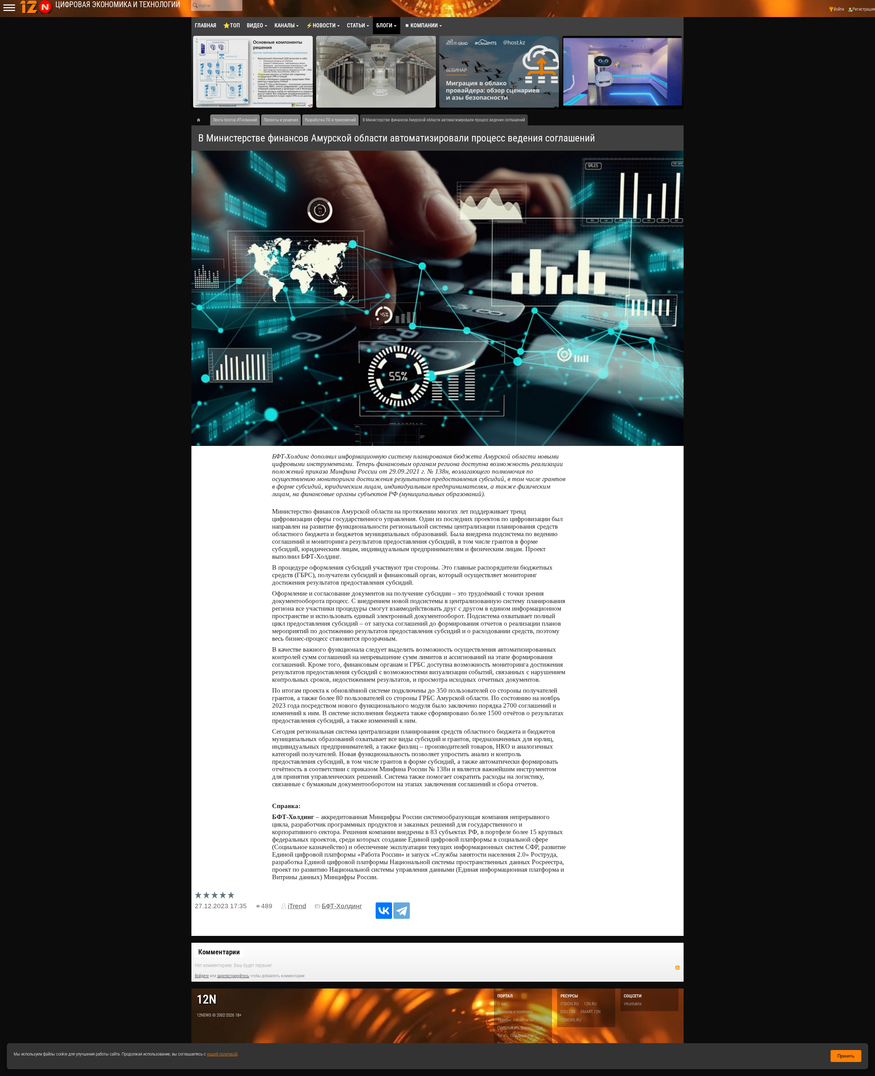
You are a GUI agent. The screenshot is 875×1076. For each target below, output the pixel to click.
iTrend (297, 906)
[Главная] (201, 119)
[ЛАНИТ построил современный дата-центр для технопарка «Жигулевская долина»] (622, 72)
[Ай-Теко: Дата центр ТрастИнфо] (499, 72)
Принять (845, 1056)
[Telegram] (401, 910)
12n (206, 999)
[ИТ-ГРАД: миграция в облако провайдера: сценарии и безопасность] (376, 72)
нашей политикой (222, 1054)
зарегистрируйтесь (233, 975)
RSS (677, 968)
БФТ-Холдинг (342, 906)
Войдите (202, 975)
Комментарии (219, 952)
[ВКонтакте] (384, 910)
